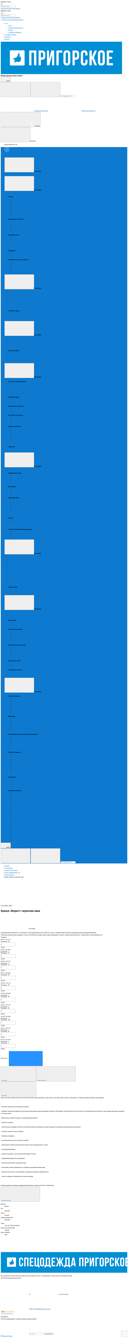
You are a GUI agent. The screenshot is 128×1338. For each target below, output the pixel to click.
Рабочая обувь (9, 451)
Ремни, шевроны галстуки (20, 228)
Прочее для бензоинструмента (21, 741)
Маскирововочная (14, 304)
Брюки (10, 339)
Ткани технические (18, 727)
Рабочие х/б (16, 591)
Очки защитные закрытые (20, 647)
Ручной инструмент (14, 750)
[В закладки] (52, 893)
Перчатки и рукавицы (11, 538)
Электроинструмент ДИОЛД (21, 813)
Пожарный (15, 718)
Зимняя (10, 297)
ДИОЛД (14, 793)
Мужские (15, 419)
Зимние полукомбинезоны (20, 386)
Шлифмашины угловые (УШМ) (21, 802)
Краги (10, 555)
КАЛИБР (14, 829)
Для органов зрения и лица (16, 642)
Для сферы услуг (13, 232)
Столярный (15, 766)
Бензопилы (15, 700)
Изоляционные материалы (20, 754)
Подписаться (49, 1334)
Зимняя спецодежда (10, 362)
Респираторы (16, 636)
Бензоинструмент (13, 694)
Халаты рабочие (17, 214)
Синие (14, 433)
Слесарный (15, 763)
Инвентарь (11, 714)
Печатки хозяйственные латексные (19, 578)
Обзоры (10, 30)
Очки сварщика (17, 651)
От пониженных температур (17, 567)
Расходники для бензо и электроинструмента (22, 732)
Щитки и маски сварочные (20, 656)
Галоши (14, 500)
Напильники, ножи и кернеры (21, 757)
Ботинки (14, 520)
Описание (4, 1080)
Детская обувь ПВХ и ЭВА (20, 502)
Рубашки (14, 230)
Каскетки (15, 622)
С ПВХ (14, 589)
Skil (13, 831)
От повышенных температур (17, 564)
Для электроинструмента (20, 748)
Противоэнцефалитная (15, 306)
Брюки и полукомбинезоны (16, 379)
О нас (10, 25)
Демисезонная (13, 293)
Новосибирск (16, 8)
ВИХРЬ (14, 822)
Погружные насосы (18, 811)
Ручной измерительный (19, 761)
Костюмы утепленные (15, 413)
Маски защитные (17, 631)
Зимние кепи (16, 399)
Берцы (14, 489)
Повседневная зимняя (15, 513)
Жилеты (14, 201)
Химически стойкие (14, 571)
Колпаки (14, 253)
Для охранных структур (15, 217)
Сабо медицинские (18, 477)
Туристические (16, 315)
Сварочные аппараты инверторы (22, 804)
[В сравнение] (24, 893)
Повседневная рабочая (15, 511)
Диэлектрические (13, 558)
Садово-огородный (18, 723)
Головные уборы (17, 208)
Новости (7, 39)
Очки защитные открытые (20, 649)
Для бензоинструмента (19, 743)
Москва (9, 8)
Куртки (14, 205)
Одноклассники (63, 1294)
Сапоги (14, 522)
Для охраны (12, 484)
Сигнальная (12, 246)
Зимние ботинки (17, 531)
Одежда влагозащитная (19, 262)
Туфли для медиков (18, 480)
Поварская (11, 248)
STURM (14, 820)
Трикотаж (15, 210)
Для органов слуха (14, 658)
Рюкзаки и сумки (13, 308)
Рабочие (11, 580)
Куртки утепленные (14, 424)
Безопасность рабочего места (17, 613)
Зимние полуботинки (18, 534)
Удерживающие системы (20, 674)
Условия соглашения (14, 32)
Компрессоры (16, 808)
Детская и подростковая (16, 482)
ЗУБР (13, 824)
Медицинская (12, 440)
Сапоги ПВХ (15, 507)
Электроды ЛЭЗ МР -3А (19, 781)
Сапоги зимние (16, 536)
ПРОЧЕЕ (14, 840)
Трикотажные (12, 585)
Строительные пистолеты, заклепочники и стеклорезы (29, 770)
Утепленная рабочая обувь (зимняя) (19, 527)
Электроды (11, 775)
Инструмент (8, 676)
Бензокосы (15, 698)
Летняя (10, 194)
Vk (29, 1294)
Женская (11, 192)
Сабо (13, 475)
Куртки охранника (17, 410)
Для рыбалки (16, 313)
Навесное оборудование (19, 739)
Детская (10, 295)
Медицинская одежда (11, 320)
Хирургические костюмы (16, 359)
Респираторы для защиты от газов (23, 638)
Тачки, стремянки (17, 772)
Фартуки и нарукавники (19, 271)
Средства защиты (10, 594)
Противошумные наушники (20, 665)
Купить (12, 1065)
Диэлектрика (12, 615)
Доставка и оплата (10, 34)
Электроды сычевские (19, 786)
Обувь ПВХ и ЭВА (13, 495)
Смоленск (4, 8)
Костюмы (15, 203)
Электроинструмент (14, 788)
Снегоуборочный (17, 725)
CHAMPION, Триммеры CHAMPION (22, 703)
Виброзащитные (13, 562)
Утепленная (15, 509)
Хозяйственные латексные (16, 573)
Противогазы (16, 633)
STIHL (13, 709)
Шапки (14, 401)
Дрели (14, 795)
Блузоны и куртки (13, 337)
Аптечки (10, 611)
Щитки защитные (17, 654)
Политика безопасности (15, 28)
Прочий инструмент (18, 759)
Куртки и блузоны (17, 239)
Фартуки (14, 212)
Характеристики (42, 1080)
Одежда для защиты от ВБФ (21, 264)
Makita (14, 826)
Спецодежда (8, 175)
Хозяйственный (17, 730)
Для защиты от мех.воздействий (18, 560)
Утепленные (12, 576)
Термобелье (16, 449)
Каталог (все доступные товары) (11, 75)
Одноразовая (12, 355)
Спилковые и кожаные (15, 569)
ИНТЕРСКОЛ (16, 833)
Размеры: (4, 937)
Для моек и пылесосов (19, 745)
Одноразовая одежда (19, 268)
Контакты (7, 37)
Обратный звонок (17, 20)
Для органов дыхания (15, 627)
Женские (15, 417)
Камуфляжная (12, 299)
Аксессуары (12, 468)
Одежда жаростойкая (19, 266)
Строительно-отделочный (20, 768)
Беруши (14, 663)
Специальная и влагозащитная (18, 257)
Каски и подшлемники (19, 624)
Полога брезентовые (18, 721)
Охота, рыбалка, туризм (11, 273)
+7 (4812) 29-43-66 (6, 20)
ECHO (13, 705)
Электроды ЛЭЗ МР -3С (19, 784)
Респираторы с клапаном (20, 640)
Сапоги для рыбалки (18, 504)
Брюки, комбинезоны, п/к (20, 199)
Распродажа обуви (14, 525)
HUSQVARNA (16, 707)
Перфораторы (16, 806)
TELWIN (14, 838)
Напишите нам (46, 1309)
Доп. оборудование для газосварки (23, 736)
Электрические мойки (19, 797)
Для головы (12, 618)
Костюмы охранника (18, 408)
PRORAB (14, 835)
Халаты (14, 244)
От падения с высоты (14, 667)
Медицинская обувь (14, 471)
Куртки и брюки (16, 226)
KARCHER (15, 817)
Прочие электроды (18, 779)
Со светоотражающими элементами (23, 435)
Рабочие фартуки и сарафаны (21, 241)
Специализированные (15, 582)
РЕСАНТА (15, 815)
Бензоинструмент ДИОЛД (20, 712)
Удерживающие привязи (19, 672)
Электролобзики (17, 799)
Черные (14, 422)
